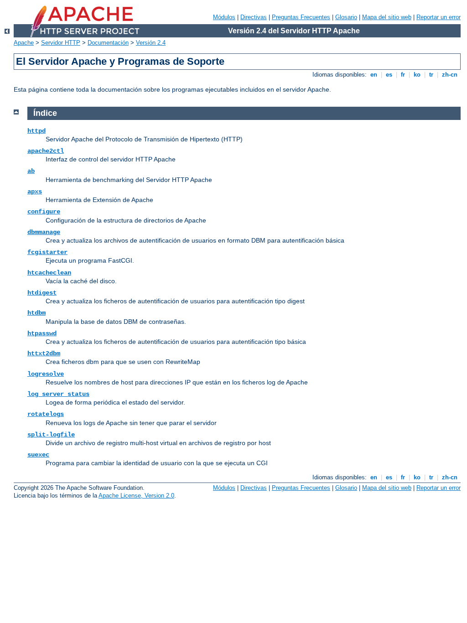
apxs (34, 191)
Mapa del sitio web (386, 17)
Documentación (108, 42)
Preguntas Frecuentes (301, 17)
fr (403, 74)
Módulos (224, 17)
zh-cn (449, 74)
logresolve (45, 374)
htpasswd (42, 333)
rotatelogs (45, 414)
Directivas (253, 17)
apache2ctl (45, 151)
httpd (36, 131)
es (389, 74)
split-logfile (51, 434)
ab (31, 171)
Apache (24, 42)
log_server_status (58, 394)
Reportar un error (438, 17)
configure (43, 211)
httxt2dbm (43, 353)
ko (417, 74)
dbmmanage (43, 232)
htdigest (42, 292)
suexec (38, 454)
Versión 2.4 (151, 42)
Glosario (346, 17)
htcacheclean (49, 272)
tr (431, 74)
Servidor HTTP (60, 42)
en (373, 74)
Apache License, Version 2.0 (136, 495)
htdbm (36, 313)
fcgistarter (47, 252)
